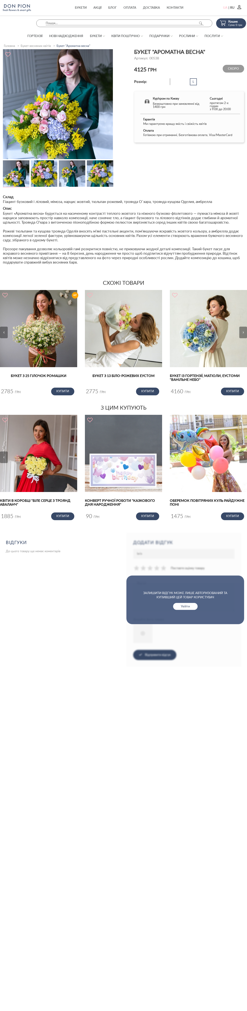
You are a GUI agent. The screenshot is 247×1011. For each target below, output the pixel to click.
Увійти (185, 606)
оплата (130, 7)
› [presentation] (243, 332)
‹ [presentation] (4, 332)
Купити (62, 391)
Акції (97, 7)
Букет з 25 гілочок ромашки (38, 376)
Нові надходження (66, 36)
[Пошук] (201, 23)
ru (232, 7)
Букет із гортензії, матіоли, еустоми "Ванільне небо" (205, 378)
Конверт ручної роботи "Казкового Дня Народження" (120, 502)
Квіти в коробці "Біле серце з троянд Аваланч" (35, 502)
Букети (81, 7)
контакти (175, 7)
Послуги (212, 36)
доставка (151, 7)
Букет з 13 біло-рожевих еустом (123, 376)
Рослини (187, 36)
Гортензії (34, 36)
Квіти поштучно (125, 36)
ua (225, 7)
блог (112, 7)
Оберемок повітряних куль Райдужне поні (207, 502)
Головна (9, 45)
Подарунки (159, 36)
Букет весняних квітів (36, 45)
